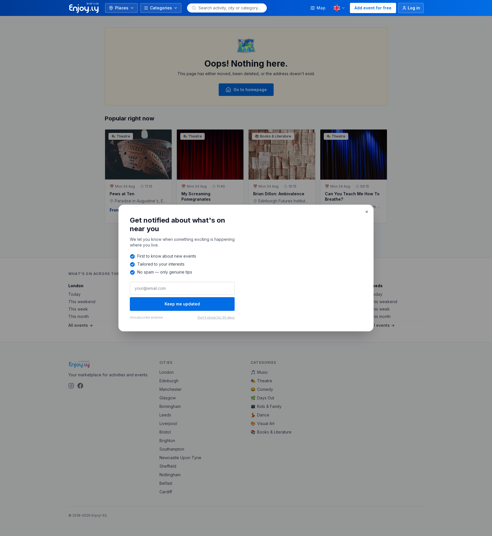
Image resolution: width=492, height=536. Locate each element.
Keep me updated (182, 303)
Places (121, 7)
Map (321, 7)
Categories (161, 7)
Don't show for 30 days (216, 317)
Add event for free (372, 7)
